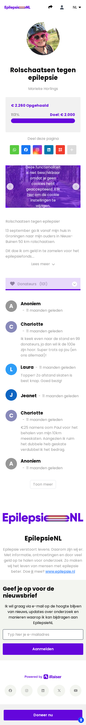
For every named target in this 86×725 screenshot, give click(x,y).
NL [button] (75, 7)
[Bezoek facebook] (10, 690)
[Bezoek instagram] (27, 690)
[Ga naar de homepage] (17, 7)
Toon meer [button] (43, 484)
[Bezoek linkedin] (43, 690)
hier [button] (30, 194)
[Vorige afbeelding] (10, 186)
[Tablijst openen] (43, 284)
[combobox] (76, 7)
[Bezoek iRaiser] (43, 676)
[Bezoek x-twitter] (59, 690)
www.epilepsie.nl (60, 571)
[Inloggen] (62, 7)
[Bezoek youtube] (75, 690)
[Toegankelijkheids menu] (81, 720)
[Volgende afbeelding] (75, 186)
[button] (14, 149)
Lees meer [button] (41, 264)
